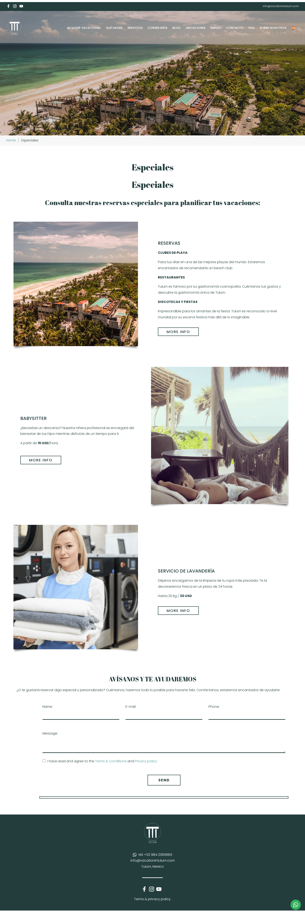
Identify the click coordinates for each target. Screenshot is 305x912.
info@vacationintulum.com (281, 6)
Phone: (214, 706)
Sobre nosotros (273, 28)
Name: (48, 706)
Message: (50, 733)
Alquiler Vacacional (84, 28)
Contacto (235, 28)
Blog (176, 28)
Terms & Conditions (111, 761)
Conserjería (157, 28)
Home (11, 140)
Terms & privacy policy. (152, 899)
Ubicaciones (195, 28)
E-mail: (131, 706)
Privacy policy (146, 761)
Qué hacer (114, 28)
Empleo (215, 28)
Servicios (135, 28)
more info (178, 331)
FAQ (252, 28)
